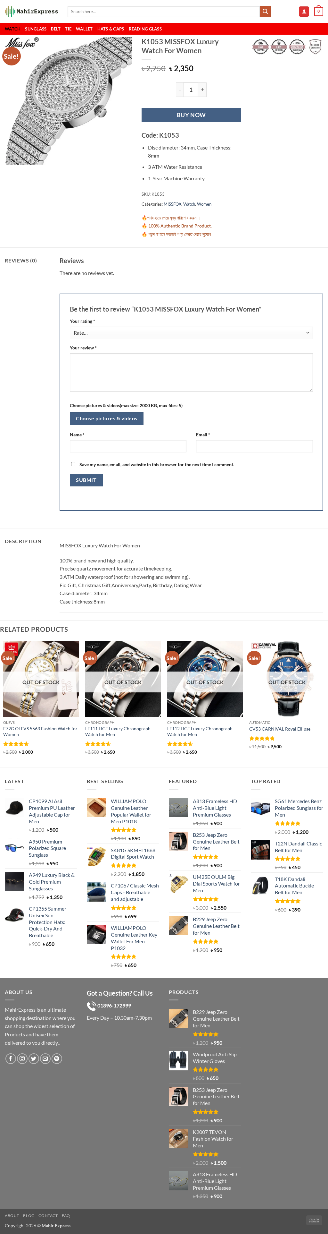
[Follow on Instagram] (22, 1058)
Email (203, 434)
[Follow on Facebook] (10, 1058)
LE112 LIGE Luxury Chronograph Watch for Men (200, 731)
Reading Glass (145, 28)
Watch (12, 28)
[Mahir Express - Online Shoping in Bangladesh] (31, 11)
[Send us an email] (45, 1058)
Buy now (191, 114)
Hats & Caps (110, 28)
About (12, 1215)
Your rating (82, 321)
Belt (56, 28)
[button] (304, 11)
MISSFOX (172, 204)
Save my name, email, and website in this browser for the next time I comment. (156, 464)
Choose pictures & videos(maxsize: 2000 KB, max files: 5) (126, 405)
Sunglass (35, 28)
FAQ (66, 1215)
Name (77, 434)
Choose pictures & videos (106, 418)
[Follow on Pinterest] (57, 1058)
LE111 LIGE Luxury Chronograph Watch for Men (118, 731)
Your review (83, 347)
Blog (28, 1215)
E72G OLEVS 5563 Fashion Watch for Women (40, 731)
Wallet (84, 28)
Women (204, 204)
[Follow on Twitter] (34, 1058)
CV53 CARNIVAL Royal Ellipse (279, 729)
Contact (48, 1215)
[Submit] (265, 11)
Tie (68, 28)
